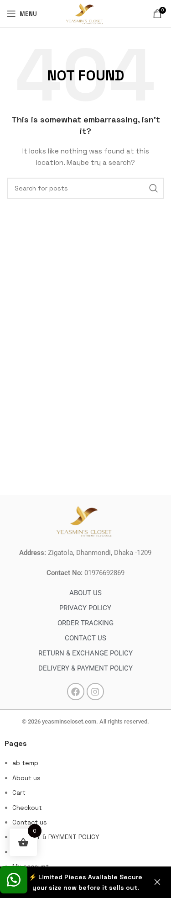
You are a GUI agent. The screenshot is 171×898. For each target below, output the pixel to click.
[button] (13, 879)
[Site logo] (85, 13)
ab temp (25, 763)
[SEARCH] (153, 188)
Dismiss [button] (157, 882)
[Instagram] (95, 691)
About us (26, 778)
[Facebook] (75, 691)
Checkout (27, 807)
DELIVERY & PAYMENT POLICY (55, 837)
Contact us (29, 822)
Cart (19, 792)
